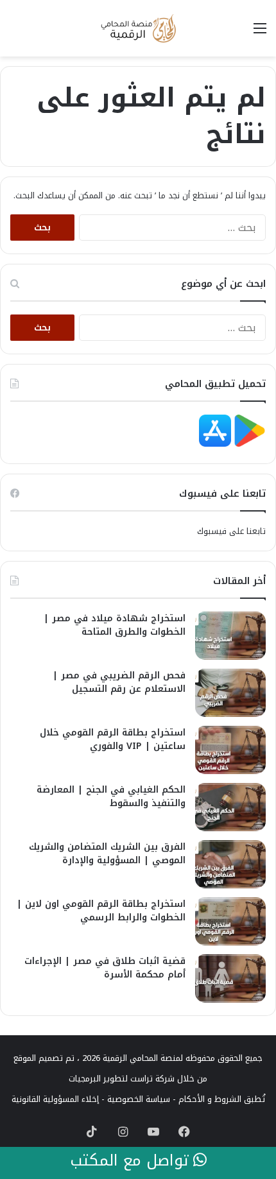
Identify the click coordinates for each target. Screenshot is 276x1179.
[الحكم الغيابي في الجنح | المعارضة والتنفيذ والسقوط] (230, 807)
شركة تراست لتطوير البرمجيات (122, 1079)
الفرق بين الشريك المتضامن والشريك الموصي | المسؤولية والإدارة (107, 853)
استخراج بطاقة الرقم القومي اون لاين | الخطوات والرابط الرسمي (101, 910)
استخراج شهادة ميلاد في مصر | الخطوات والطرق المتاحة (114, 625)
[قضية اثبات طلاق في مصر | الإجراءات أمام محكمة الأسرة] (230, 978)
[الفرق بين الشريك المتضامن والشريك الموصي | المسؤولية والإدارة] (230, 864)
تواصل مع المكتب (131, 1161)
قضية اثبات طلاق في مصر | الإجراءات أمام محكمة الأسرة (104, 967)
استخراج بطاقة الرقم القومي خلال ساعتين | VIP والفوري (112, 739)
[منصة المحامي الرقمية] (138, 28)
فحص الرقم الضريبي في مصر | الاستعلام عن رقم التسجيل (119, 682)
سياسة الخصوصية (138, 1099)
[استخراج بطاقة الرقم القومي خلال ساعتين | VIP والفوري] (230, 750)
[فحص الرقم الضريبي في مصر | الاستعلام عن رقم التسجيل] (230, 693)
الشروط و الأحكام (209, 1099)
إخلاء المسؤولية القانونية (55, 1099)
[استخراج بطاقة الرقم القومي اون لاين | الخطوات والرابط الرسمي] (230, 921)
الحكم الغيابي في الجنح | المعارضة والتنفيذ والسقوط (111, 796)
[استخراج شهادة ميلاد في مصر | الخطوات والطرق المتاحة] (230, 636)
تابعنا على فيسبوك (231, 531)
